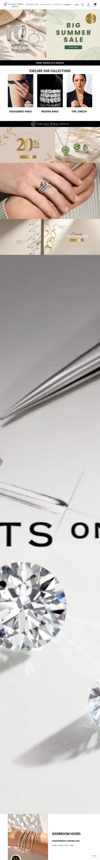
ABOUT (77, 5)
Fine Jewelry (79, 111)
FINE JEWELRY (57, 4)
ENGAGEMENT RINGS (32, 4)
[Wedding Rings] (50, 90)
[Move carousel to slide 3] (51, 57)
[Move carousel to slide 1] (47, 57)
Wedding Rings (50, 111)
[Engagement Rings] (20, 90)
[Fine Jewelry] (79, 90)
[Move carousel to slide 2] (49, 57)
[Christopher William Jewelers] (13, 4)
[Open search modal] (82, 4)
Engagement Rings (20, 111)
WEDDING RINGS (46, 4)
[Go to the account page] (88, 4)
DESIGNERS (67, 5)
